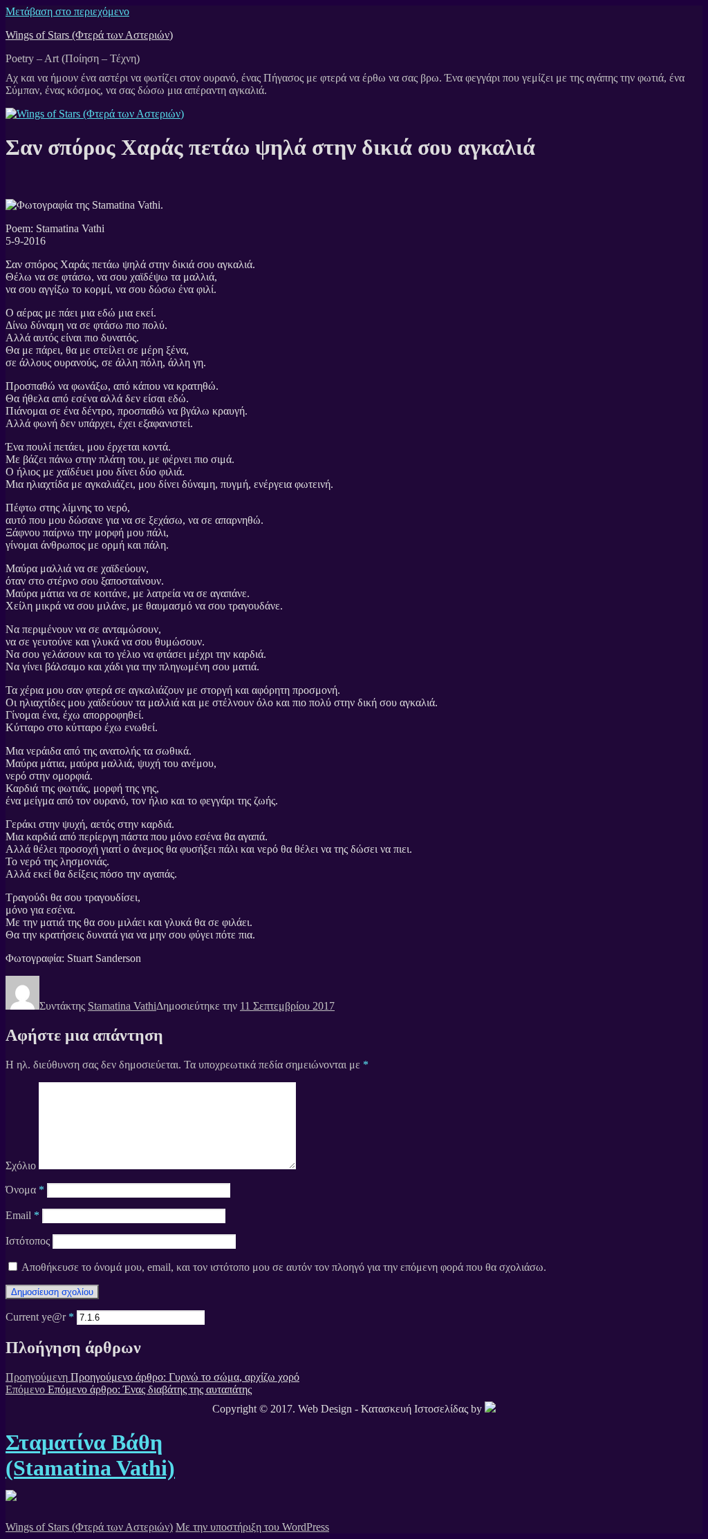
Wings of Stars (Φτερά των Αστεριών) (89, 35)
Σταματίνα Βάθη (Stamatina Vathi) (90, 1455)
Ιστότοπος (28, 1241)
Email (22, 1215)
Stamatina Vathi (122, 1006)
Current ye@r (40, 1317)
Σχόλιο (21, 1165)
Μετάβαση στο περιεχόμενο (67, 11)
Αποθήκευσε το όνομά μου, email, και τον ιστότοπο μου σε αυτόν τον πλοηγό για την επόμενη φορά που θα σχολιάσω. (283, 1267)
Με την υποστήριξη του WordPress (252, 1527)
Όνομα (25, 1190)
